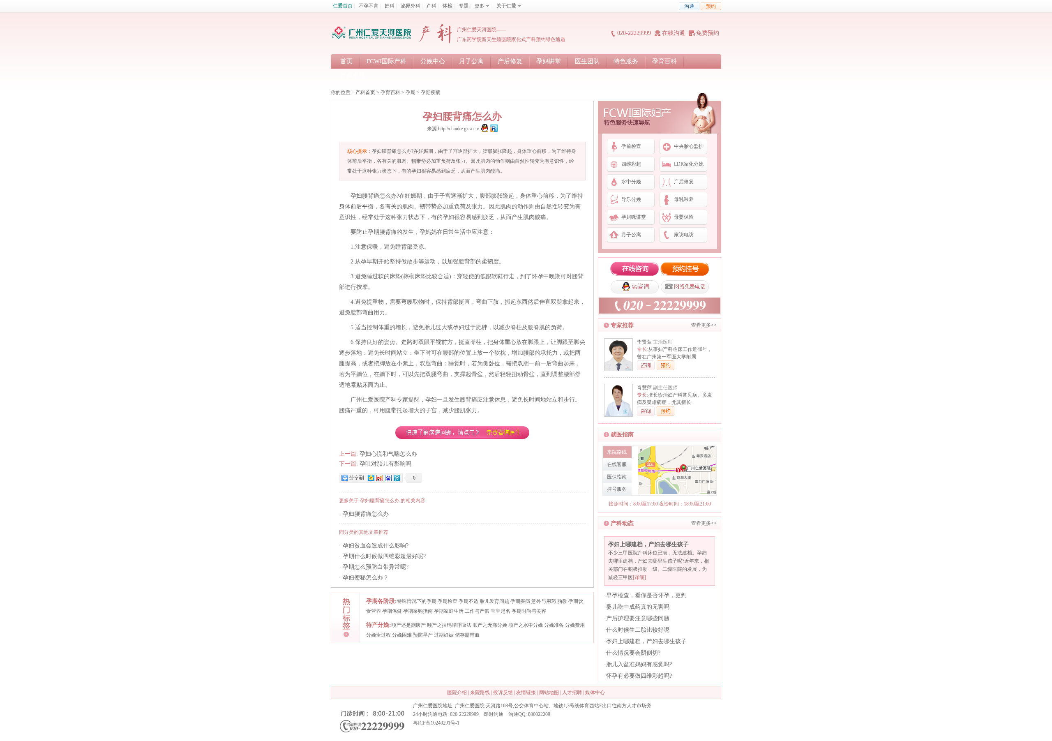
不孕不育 (368, 6)
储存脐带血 (467, 635)
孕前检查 (631, 146)
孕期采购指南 (418, 611)
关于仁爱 (506, 6)
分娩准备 (554, 625)
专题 (463, 6)
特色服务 (626, 61)
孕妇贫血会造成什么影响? (375, 545)
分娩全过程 (378, 635)
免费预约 (707, 33)
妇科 (389, 6)
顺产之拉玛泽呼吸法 (449, 625)
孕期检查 (447, 601)
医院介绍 (457, 692)
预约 (711, 6)
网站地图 (549, 692)
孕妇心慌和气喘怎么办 (388, 454)
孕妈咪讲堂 (633, 217)
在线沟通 (673, 33)
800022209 (539, 714)
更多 (479, 6)
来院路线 (480, 692)
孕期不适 (468, 601)
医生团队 (587, 61)
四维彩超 (631, 164)
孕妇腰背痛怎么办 (366, 514)
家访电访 (684, 235)
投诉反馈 (503, 692)
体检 (447, 6)
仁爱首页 (343, 6)
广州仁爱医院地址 (432, 706)
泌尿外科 (410, 6)
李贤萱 (644, 342)
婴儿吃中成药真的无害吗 (637, 607)
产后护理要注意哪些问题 (637, 618)
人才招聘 (572, 692)
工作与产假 (477, 611)
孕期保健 (392, 611)
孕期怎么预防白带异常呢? (375, 567)
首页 (346, 61)
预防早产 (423, 635)
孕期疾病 (431, 92)
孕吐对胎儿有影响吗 (385, 464)
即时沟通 (493, 714)
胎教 (562, 601)
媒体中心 (595, 692)
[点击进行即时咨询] (494, 129)
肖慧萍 (644, 387)
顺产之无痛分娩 (490, 625)
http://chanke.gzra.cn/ (458, 129)
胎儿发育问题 (494, 601)
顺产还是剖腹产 (408, 625)
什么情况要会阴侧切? (633, 653)
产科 (431, 6)
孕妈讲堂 (548, 61)
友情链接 (526, 692)
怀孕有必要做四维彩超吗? (639, 676)
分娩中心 (432, 61)
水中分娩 (631, 182)
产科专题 (352, 75)
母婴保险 (684, 217)
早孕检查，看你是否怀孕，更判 (646, 595)
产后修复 (510, 61)
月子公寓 (471, 61)
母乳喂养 (684, 199)
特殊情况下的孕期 (416, 601)
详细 (639, 577)
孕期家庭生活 (449, 611)
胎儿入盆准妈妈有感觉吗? (639, 664)
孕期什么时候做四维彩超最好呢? (384, 556)
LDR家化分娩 (689, 164)
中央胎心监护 (689, 146)
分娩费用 (575, 625)
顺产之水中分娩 (525, 625)
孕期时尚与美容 (529, 611)
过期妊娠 (444, 635)
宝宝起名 (500, 611)
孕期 (410, 92)
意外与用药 (543, 601)
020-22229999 (634, 33)
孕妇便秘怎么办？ (366, 578)
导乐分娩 (631, 199)
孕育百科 (664, 61)
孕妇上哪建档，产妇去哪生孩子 (648, 544)
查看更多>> (704, 325)
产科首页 (365, 92)
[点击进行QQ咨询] (484, 129)
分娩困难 (402, 635)
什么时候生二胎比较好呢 (637, 630)
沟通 (689, 6)
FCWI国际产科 (386, 61)
